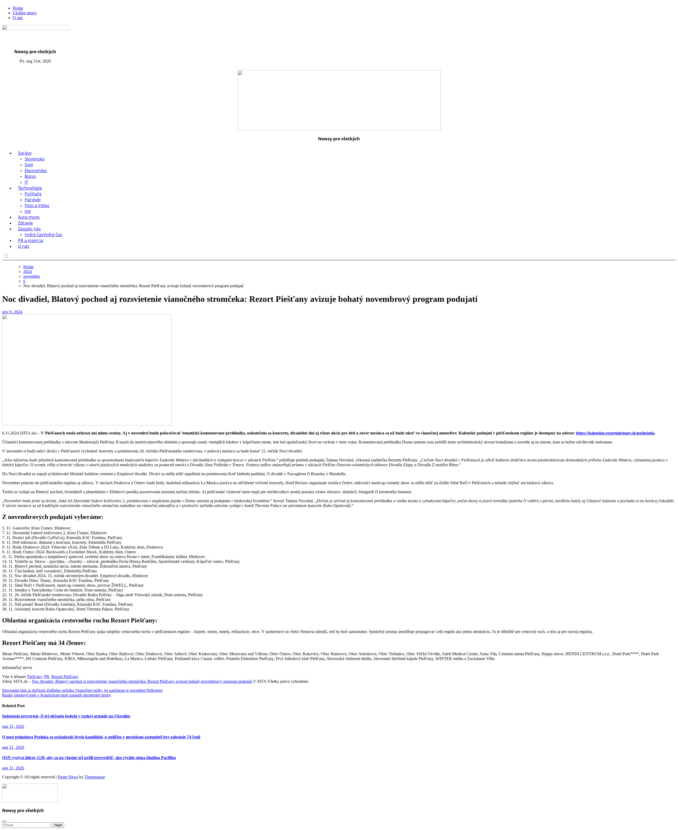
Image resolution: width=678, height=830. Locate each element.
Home (18, 8)
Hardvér (33, 200)
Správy (25, 153)
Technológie (30, 188)
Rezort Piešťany (64, 676)
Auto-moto (29, 217)
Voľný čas (43, 234)
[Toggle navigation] (6, 67)
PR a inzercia (30, 240)
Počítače (33, 194)
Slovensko (35, 159)
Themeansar (94, 777)
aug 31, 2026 (13, 726)
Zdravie (25, 223)
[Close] (4, 821)
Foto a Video (37, 205)
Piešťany (34, 676)
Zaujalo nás (29, 229)
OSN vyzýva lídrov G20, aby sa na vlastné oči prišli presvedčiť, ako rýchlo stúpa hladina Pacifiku (89, 757)
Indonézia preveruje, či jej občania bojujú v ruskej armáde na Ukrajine (66, 716)
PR (46, 676)
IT (26, 182)
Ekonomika (36, 170)
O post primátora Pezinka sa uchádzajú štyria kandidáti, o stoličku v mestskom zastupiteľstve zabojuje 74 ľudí (101, 737)
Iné (28, 211)
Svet (29, 165)
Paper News (68, 777)
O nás (18, 17)
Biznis (30, 176)
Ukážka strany (25, 13)
